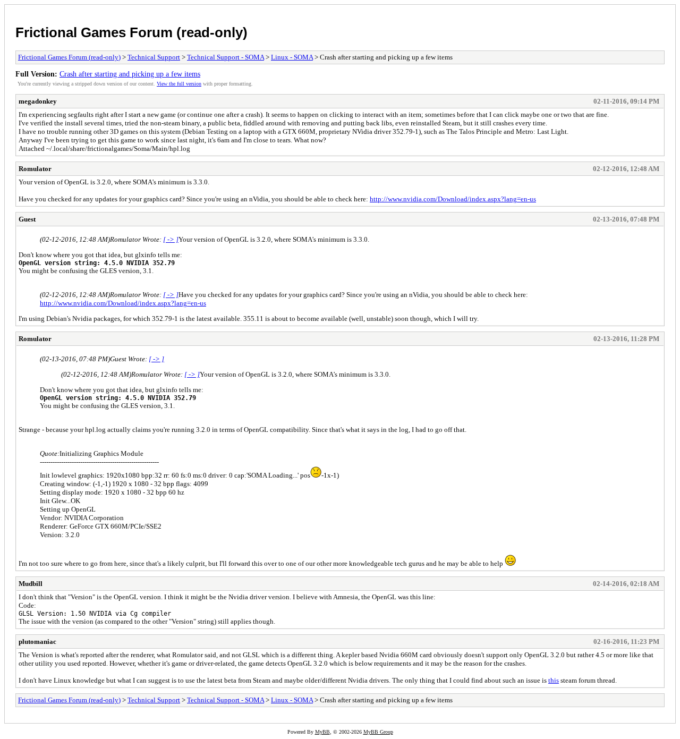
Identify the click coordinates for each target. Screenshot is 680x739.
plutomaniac (37, 641)
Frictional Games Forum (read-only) (131, 32)
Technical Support (154, 57)
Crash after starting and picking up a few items (130, 74)
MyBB (322, 732)
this (553, 680)
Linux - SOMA (292, 57)
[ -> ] (170, 239)
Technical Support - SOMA (225, 57)
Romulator (35, 169)
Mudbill (30, 584)
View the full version (179, 84)
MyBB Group (378, 732)
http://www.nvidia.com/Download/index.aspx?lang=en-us (453, 199)
